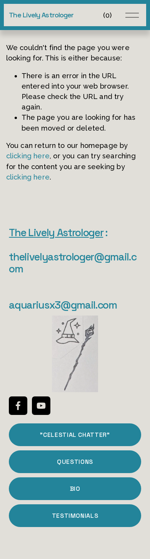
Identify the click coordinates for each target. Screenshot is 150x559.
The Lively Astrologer (41, 14)
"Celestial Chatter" (75, 435)
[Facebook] (18, 405)
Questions (75, 462)
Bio (75, 489)
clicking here (28, 156)
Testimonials (75, 516)
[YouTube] (41, 405)
